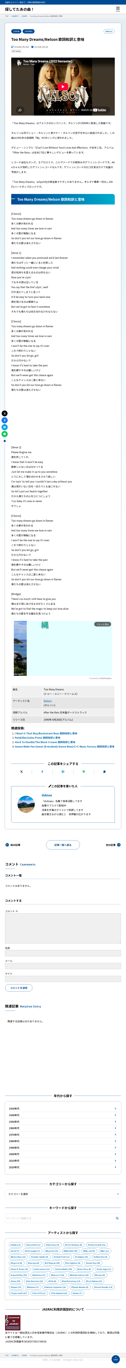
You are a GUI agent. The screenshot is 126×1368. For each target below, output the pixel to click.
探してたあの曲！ (19, 9)
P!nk (52, 1281)
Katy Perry (85, 1269)
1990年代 (29, 31)
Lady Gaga (104, 1269)
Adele (16, 1244)
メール (8, 961)
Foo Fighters (73, 1263)
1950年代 (14, 1121)
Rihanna (33, 1287)
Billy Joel (89, 1251)
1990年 (16, 31)
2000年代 (14, 1154)
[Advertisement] (63, 418)
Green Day (93, 1263)
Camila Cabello (40, 1257)
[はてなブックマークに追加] (63, 772)
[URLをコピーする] (104, 772)
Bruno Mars (19, 1257)
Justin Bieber (64, 1269)
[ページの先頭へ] (116, 1359)
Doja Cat (17, 1263)
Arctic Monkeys (74, 1244)
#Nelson (108, 31)
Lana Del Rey (19, 1275)
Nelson (48, 701)
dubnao (47, 795)
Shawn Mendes (80, 1287)
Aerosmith (33, 1244)
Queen (16, 1287)
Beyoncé (52, 1251)
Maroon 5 (58, 1275)
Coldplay (82, 1257)
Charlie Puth (62, 1257)
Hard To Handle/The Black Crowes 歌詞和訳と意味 (45, 742)
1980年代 (14, 1141)
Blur (105, 1251)
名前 (7, 948)
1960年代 (14, 1128)
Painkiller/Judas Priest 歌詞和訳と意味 (37, 737)
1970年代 (14, 1134)
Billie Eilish (71, 1251)
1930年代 (14, 1108)
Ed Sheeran (53, 1263)
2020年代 (14, 1167)
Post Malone (94, 1281)
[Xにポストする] (21, 772)
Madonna (39, 1275)
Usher (78, 1293)
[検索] (117, 1218)
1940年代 (14, 1115)
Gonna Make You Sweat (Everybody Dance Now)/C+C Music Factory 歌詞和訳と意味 (64, 746)
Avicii (15, 1251)
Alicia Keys (53, 1244)
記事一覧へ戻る (63, 845)
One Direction (35, 1281)
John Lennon (42, 1269)
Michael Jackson (80, 1275)
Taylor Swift (19, 1293)
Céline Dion (101, 1257)
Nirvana (100, 1275)
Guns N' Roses (20, 1269)
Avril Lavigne (33, 1251)
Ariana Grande (97, 1244)
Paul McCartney (71, 1281)
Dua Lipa (34, 1263)
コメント (11, 911)
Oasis (16, 1281)
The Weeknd (59, 1293)
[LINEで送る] (83, 772)
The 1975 (39, 1293)
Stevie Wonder (103, 1287)
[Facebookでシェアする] (42, 772)
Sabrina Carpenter (55, 1287)
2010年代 (14, 1160)
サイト (8, 973)
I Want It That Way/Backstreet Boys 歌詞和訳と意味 (46, 733)
